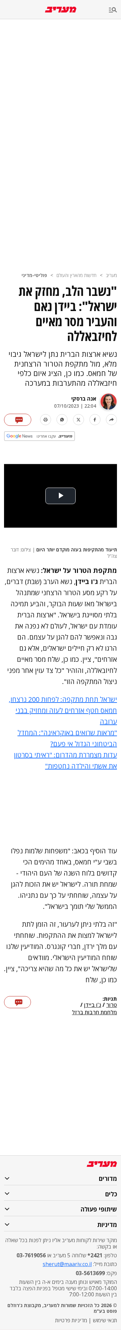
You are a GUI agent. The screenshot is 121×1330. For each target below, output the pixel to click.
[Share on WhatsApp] (62, 419)
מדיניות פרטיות (71, 1320)
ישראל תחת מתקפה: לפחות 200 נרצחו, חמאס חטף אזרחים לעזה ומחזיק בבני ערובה (63, 710)
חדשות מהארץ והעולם (76, 275)
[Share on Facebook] (94, 419)
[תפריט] (115, 10)
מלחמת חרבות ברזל (94, 1012)
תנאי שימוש (105, 1320)
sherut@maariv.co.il (67, 1264)
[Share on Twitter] (78, 419)
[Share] (111, 419)
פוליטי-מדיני (34, 275)
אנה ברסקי (83, 398)
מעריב (111, 275)
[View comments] (17, 420)
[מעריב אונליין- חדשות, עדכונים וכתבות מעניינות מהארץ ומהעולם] (60, 9)
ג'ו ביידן (92, 1005)
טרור (111, 1005)
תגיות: (110, 999)
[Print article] (45, 419)
